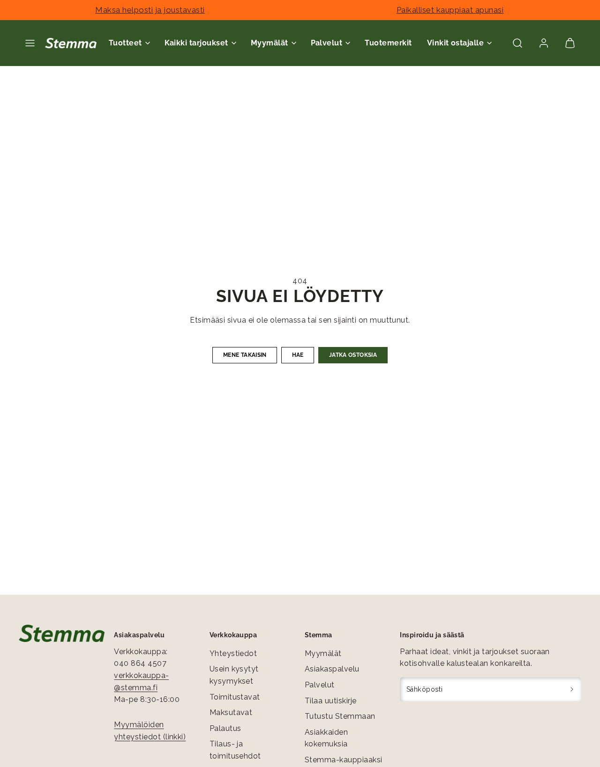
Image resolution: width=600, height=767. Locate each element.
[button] (30, 43)
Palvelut (320, 684)
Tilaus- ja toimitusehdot (235, 749)
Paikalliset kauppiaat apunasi (450, 10)
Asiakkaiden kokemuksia (326, 738)
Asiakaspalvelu (332, 668)
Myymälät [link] (269, 42)
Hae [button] (298, 355)
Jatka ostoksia (353, 355)
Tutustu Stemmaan (340, 716)
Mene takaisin (245, 355)
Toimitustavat (235, 697)
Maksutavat (231, 712)
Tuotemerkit (388, 42)
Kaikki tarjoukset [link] (196, 42)
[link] (543, 43)
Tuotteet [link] (125, 42)
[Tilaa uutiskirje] (572, 689)
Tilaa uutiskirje (331, 700)
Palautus (225, 728)
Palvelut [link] (327, 42)
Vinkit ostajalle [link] (455, 42)
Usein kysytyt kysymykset (234, 675)
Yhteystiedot (233, 653)
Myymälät (323, 653)
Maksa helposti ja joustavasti (150, 10)
